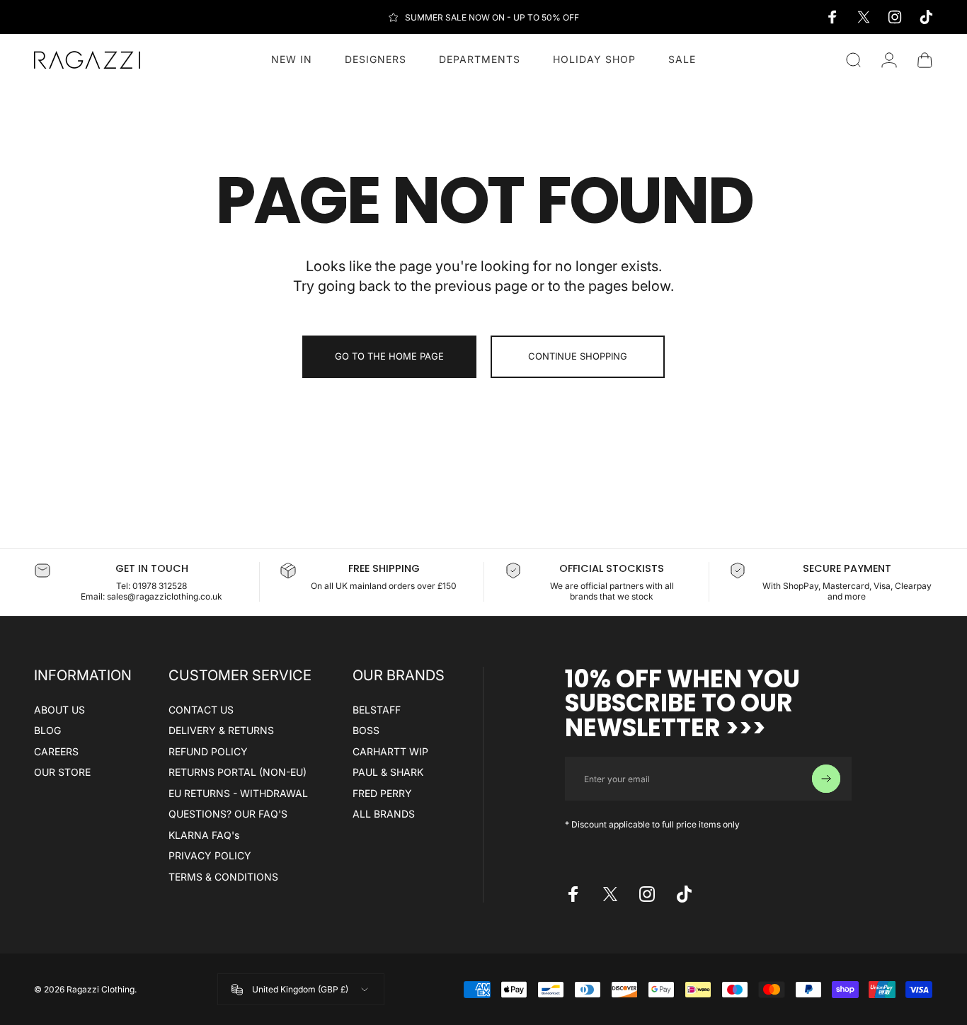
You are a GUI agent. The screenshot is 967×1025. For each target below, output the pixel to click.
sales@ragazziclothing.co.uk (164, 596)
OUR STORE (62, 772)
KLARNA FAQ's (203, 835)
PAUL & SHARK (388, 772)
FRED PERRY (382, 793)
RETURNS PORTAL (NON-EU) (237, 772)
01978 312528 (159, 585)
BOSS (366, 730)
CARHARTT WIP (390, 751)
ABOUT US (59, 710)
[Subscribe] (826, 779)
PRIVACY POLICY (209, 855)
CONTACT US (201, 710)
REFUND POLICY (208, 751)
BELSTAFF (377, 710)
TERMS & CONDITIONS (223, 877)
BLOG (47, 730)
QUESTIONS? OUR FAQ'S (227, 814)
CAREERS (56, 751)
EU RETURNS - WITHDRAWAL (238, 793)
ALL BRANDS (384, 814)
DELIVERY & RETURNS (221, 730)
